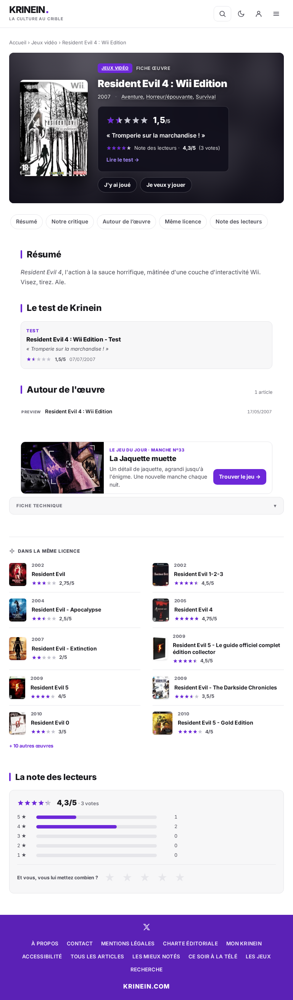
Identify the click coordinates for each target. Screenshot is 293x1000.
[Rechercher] (222, 13)
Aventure (132, 97)
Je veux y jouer (165, 184)
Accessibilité (42, 956)
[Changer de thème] (241, 13)
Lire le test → (122, 160)
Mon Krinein (244, 943)
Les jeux (258, 956)
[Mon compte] (258, 13)
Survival (206, 97)
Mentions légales (128, 943)
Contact (80, 943)
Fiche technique (39, 505)
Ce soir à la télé (212, 956)
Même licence (183, 221)
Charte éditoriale (190, 943)
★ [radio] (110, 877)
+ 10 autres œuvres (31, 746)
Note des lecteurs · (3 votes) (177, 148)
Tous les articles (97, 956)
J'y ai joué (117, 184)
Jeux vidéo (44, 42)
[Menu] (276, 13)
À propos (44, 943)
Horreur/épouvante (169, 97)
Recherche (146, 969)
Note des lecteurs (239, 221)
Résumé (26, 221)
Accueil (17, 42)
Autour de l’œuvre (126, 221)
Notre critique (70, 221)
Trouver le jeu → (240, 476)
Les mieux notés (156, 956)
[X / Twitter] (146, 927)
